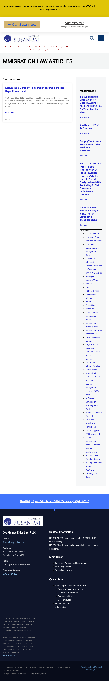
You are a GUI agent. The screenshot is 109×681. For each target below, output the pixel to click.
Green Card (90, 305)
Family (88, 287)
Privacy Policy (40, 674)
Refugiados (91, 398)
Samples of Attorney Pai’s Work (92, 405)
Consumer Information (68, 593)
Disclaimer (22, 674)
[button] (92, 38)
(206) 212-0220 (74, 23)
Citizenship (90, 244)
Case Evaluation (65, 600)
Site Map (31, 674)
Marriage (89, 359)
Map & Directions (9, 655)
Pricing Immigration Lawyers (70, 589)
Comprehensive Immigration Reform (92, 251)
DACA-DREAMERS (94, 273)
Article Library (61, 607)
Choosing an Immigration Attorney (70, 585)
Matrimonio (91, 362)
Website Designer (87, 667)
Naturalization (92, 373)
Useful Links (91, 452)
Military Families (93, 366)
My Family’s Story (63, 566)
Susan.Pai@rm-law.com (14, 542)
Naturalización (92, 369)
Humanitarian (92, 312)
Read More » (10, 113)
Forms (88, 301)
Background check (94, 241)
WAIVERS (90, 470)
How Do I (90, 309)
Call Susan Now (24, 24)
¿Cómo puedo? (92, 233)
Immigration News (94, 330)
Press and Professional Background (71, 563)
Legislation (90, 348)
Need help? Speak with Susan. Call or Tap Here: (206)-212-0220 (54, 501)
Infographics (91, 334)
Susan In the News (63, 570)
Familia (89, 284)
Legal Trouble (92, 344)
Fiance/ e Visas (92, 291)
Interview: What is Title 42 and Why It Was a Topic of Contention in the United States (89, 213)
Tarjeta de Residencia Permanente (91, 423)
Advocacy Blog (92, 237)
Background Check (66, 596)
